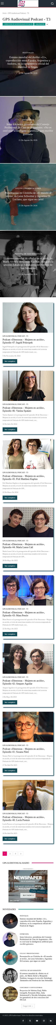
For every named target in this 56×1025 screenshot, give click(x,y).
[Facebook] (23, 1020)
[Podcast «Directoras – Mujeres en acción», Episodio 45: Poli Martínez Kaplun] (28, 454)
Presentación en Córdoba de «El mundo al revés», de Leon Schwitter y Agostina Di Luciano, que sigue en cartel (36, 958)
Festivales (28, 53)
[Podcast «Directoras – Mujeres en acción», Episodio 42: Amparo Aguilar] (28, 658)
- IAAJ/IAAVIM (39, 24)
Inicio (4, 13)
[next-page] (21, 853)
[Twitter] (30, 1020)
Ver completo (10, 361)
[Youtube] (36, 1020)
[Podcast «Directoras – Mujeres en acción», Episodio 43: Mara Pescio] (28, 590)
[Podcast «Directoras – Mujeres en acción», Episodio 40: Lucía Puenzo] (28, 795)
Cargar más (27, 1006)
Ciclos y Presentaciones (28, 188)
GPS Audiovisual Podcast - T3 (15, 336)
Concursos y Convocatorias (31, 987)
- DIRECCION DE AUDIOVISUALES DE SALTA (18, 24)
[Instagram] (43, 1020)
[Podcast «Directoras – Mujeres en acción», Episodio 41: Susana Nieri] (28, 727)
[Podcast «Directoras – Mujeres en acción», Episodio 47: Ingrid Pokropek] (28, 317)
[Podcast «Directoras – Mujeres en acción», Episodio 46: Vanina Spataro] (28, 386)
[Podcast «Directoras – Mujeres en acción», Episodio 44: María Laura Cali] (28, 522)
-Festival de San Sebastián (28, 254)
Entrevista (28, 120)
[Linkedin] (50, 1020)
